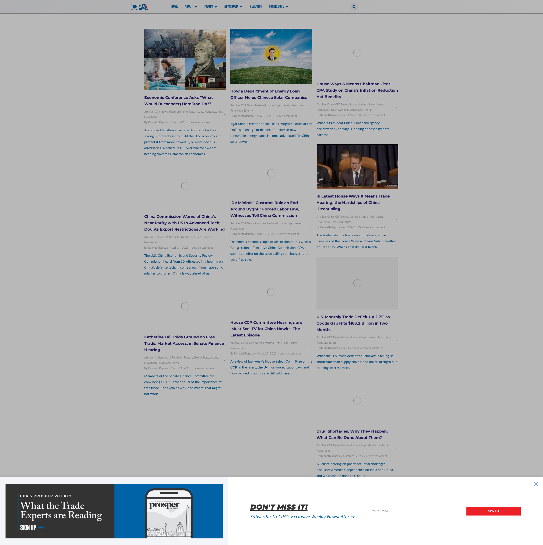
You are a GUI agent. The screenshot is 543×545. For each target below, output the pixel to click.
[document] (271, 272)
